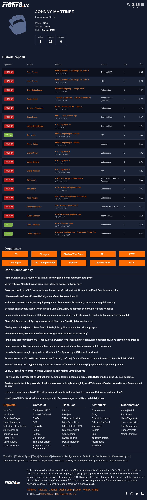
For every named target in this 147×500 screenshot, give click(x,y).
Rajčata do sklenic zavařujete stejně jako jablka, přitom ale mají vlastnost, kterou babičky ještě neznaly (60, 302)
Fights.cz (47, 460)
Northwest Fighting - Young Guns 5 (69, 89)
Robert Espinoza (34, 234)
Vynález (66, 445)
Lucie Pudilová (11, 445)
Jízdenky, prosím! (100, 438)
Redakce (42, 490)
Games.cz (57, 456)
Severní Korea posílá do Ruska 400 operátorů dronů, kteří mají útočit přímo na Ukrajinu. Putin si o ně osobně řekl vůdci (69, 358)
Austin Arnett (32, 99)
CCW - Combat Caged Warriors (68, 188)
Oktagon (44, 254)
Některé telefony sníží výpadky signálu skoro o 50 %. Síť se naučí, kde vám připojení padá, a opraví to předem (64, 364)
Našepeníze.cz (86, 460)
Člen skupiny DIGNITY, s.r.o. (66, 494)
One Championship (44, 262)
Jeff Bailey (31, 189)
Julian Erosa (32, 117)
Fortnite (37, 434)
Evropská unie (69, 438)
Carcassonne (98, 410)
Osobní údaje (66, 490)
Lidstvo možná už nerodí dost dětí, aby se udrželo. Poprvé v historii (41, 296)
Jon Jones (8, 414)
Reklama (31, 490)
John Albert (31, 180)
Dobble (95, 430)
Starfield (37, 418)
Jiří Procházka (10, 430)
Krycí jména (98, 442)
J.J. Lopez (31, 135)
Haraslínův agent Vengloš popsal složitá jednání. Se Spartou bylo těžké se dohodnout (51, 352)
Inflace (65, 410)
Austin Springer (33, 216)
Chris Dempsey (33, 225)
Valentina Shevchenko (14, 426)
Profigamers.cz (73, 456)
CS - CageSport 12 (63, 125)
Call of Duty (39, 438)
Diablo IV (37, 426)
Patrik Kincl (9, 438)
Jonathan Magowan (35, 108)
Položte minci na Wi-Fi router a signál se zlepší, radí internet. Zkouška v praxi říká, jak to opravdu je (58, 346)
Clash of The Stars (73, 254)
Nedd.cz (23, 460)
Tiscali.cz (8, 456)
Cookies (53, 490)
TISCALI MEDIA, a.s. (47, 494)
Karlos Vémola (11, 434)
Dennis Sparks (33, 162)
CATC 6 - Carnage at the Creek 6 (69, 179)
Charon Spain (32, 153)
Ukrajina (66, 414)
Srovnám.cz (101, 460)
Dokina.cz (59, 460)
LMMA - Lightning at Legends (67, 134)
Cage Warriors (102, 262)
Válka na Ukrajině (71, 418)
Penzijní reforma (70, 442)
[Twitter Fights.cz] (137, 494)
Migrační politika (70, 422)
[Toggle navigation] (142, 4)
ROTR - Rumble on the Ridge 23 (68, 107)
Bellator (73, 262)
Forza (36, 430)
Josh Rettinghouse (34, 90)
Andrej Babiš (127, 410)
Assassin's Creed (42, 414)
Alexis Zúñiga (32, 144)
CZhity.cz (71, 460)
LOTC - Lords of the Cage (66, 116)
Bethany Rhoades (34, 207)
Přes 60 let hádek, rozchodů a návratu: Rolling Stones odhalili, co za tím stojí (46, 333)
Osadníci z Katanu (101, 418)
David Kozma (10, 442)
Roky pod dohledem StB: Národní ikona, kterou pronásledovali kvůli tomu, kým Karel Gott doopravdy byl (61, 290)
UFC (15, 254)
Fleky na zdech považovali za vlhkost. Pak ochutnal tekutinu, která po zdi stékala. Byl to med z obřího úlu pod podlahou (69, 377)
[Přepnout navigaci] (133, 4)
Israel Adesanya (11, 422)
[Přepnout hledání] (128, 4)
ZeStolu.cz (88, 456)
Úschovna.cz (10, 460)
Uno (94, 434)
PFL (102, 254)
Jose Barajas (32, 198)
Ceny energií (68, 434)
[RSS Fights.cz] (142, 494)
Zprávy (19, 456)
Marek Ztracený (129, 434)
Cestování (45, 456)
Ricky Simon (32, 72)
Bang (94, 414)
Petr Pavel (126, 414)
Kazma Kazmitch (129, 422)
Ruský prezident (70, 430)
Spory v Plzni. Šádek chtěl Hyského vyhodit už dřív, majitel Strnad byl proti (45, 371)
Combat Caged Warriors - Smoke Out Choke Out (75, 232)
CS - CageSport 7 (62, 161)
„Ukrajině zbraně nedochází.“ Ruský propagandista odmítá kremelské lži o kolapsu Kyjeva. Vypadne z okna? (64, 392)
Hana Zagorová (129, 418)
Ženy (35, 456)
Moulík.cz (35, 460)
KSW (132, 254)
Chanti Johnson (33, 171)
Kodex (78, 490)
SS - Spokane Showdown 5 (66, 206)
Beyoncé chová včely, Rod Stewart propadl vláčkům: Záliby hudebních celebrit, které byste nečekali (59, 309)
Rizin (132, 262)
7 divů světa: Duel (101, 422)
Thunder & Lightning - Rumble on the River (73, 98)
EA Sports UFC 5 (41, 410)
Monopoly (97, 426)
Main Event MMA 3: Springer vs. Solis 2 (72, 71)
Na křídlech (97, 445)
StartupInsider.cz (119, 460)
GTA (35, 422)
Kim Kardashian (129, 426)
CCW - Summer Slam (64, 223)
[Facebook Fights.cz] (126, 494)
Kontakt (87, 490)
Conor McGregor (11, 418)
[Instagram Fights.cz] (131, 494)
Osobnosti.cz (103, 456)
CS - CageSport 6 (62, 170)
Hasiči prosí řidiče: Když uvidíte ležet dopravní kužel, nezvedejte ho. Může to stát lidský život (55, 398)
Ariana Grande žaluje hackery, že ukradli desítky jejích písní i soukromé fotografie (49, 278)
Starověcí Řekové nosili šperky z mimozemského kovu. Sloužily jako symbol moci (49, 321)
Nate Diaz (8, 410)
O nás (95, 490)
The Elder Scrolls (42, 442)
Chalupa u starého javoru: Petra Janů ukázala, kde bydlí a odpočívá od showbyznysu (51, 327)
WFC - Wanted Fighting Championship (71, 196)
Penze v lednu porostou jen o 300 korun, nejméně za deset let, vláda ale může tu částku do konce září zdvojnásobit (67, 315)
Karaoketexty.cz (120, 456)
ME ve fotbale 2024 (72, 426)
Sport (28, 456)
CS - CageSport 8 (62, 152)
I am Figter (15, 262)
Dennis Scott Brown (35, 126)
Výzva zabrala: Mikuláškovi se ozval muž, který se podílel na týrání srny (43, 284)
